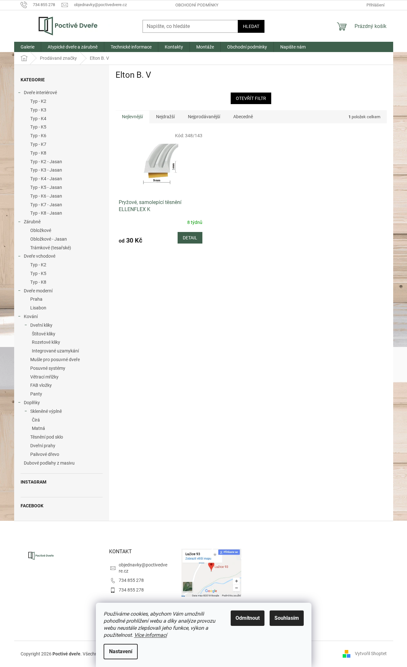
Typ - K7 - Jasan (46, 204)
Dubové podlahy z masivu (49, 463)
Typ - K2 (38, 101)
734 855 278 (131, 580)
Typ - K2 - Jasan (46, 161)
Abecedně (243, 116)
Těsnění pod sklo (46, 437)
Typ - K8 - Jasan (46, 213)
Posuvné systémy (47, 368)
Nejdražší (165, 116)
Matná (38, 428)
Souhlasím (286, 618)
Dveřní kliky (41, 325)
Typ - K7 (38, 144)
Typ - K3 (38, 109)
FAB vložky (41, 385)
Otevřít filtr (251, 98)
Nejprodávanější (204, 116)
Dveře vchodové (39, 256)
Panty (36, 393)
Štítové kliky (43, 333)
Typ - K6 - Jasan (46, 196)
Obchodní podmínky (196, 5)
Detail (190, 237)
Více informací (150, 635)
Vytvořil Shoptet (371, 653)
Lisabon (38, 307)
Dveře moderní (38, 290)
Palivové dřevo (44, 454)
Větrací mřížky (44, 376)
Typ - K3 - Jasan (46, 170)
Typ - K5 (38, 126)
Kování (31, 316)
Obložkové (40, 230)
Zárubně (32, 221)
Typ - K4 (38, 118)
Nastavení (120, 651)
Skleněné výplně (46, 411)
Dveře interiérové (40, 92)
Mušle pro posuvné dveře (55, 359)
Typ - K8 (38, 153)
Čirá (36, 419)
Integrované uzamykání (55, 350)
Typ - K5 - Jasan (46, 187)
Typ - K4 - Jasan (46, 178)
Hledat (251, 26)
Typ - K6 (38, 135)
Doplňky (32, 402)
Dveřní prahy (42, 445)
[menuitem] (27, 47)
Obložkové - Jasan (48, 239)
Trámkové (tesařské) (50, 247)
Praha (36, 299)
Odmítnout (248, 618)
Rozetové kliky (46, 342)
